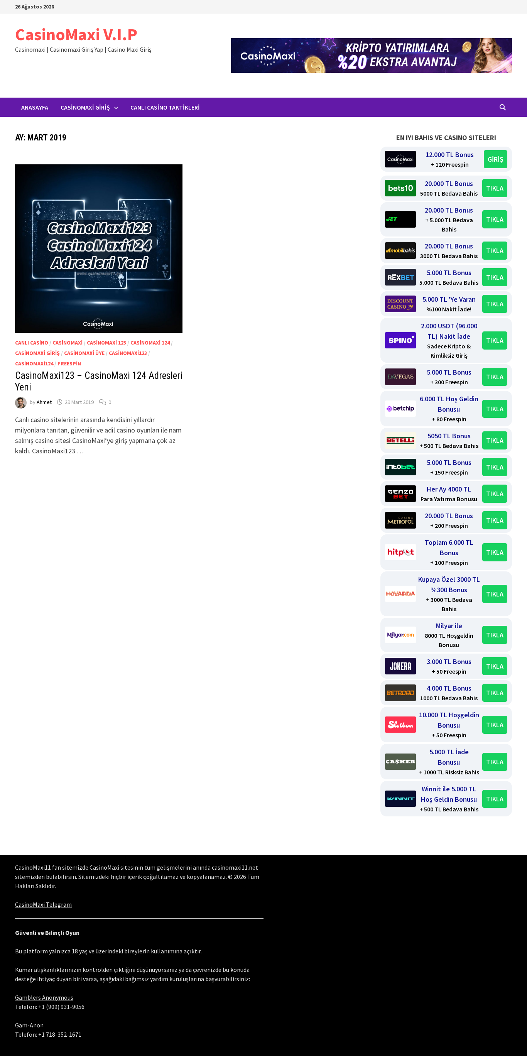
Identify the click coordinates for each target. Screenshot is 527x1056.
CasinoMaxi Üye (84, 353)
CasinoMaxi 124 (150, 342)
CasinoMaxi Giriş (85, 107)
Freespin (69, 363)
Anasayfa (34, 107)
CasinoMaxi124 (34, 363)
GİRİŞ (495, 159)
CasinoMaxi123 (128, 353)
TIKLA (494, 188)
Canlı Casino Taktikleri (165, 107)
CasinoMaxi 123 (106, 342)
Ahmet (44, 402)
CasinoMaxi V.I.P (76, 34)
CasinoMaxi (67, 342)
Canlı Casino (31, 342)
